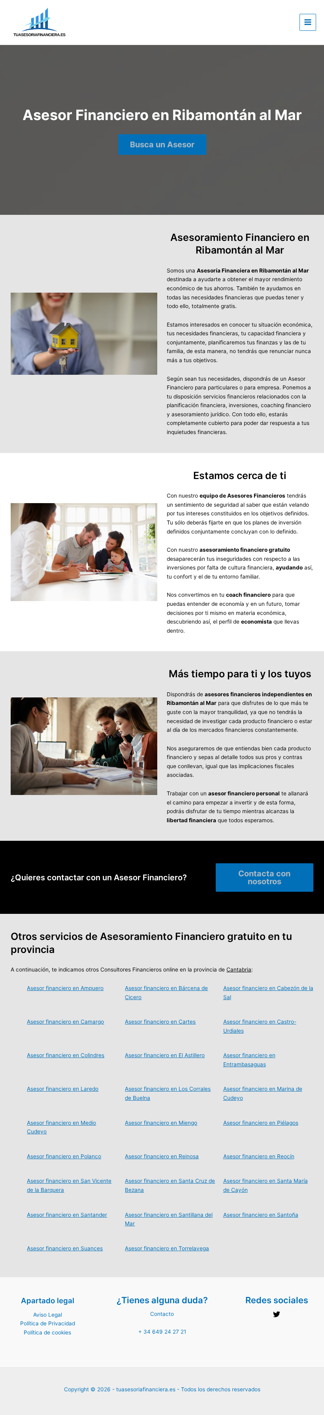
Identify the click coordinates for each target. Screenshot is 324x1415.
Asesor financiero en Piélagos (260, 1123)
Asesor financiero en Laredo (62, 1089)
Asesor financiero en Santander (67, 1215)
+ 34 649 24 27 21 (162, 1332)
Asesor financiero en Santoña (260, 1215)
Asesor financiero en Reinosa (162, 1156)
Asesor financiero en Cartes (160, 1021)
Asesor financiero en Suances (65, 1248)
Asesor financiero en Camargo (65, 1021)
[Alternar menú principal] (308, 22)
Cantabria (238, 969)
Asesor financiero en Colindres (65, 1055)
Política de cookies (47, 1332)
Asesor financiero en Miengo (161, 1123)
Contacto (162, 1314)
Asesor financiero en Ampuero (65, 988)
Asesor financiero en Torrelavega (167, 1248)
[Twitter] (276, 1314)
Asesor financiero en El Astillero (165, 1055)
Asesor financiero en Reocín (258, 1156)
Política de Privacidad (47, 1323)
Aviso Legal (47, 1315)
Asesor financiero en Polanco (64, 1156)
